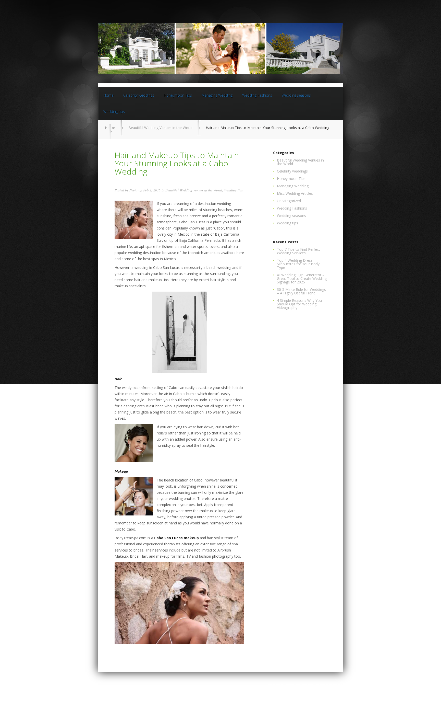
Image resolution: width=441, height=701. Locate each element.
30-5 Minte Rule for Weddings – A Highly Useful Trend (301, 291)
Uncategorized (289, 200)
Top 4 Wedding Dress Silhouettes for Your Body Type (298, 264)
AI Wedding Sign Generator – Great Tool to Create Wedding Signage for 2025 (302, 278)
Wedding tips (114, 111)
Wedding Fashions (257, 95)
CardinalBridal (299, 685)
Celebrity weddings (138, 95)
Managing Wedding (217, 95)
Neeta (133, 190)
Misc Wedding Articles (295, 193)
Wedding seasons (296, 95)
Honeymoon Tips (178, 95)
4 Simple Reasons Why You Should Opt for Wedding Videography (299, 304)
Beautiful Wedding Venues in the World (160, 127)
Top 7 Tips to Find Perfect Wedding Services (298, 251)
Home (108, 95)
